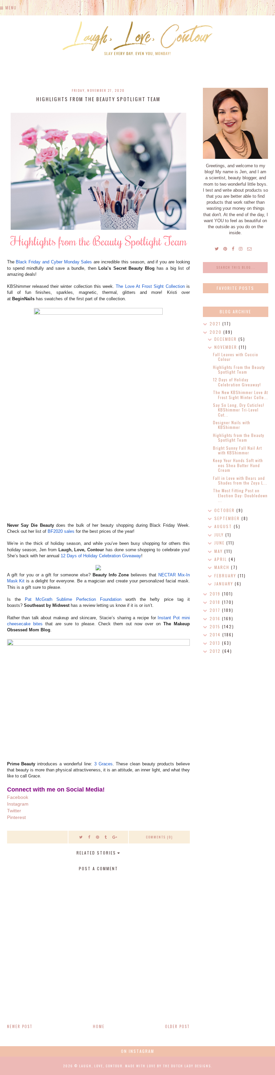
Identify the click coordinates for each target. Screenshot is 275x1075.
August (224, 526)
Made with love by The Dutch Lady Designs (168, 1065)
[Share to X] (81, 836)
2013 (216, 643)
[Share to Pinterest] (98, 836)
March (222, 567)
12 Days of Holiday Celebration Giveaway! (237, 382)
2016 (216, 618)
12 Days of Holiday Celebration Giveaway (101, 555)
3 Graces (103, 763)
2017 (216, 610)
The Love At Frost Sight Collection (150, 286)
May (219, 551)
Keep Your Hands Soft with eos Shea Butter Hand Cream (238, 465)
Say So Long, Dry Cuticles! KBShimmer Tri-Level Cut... (238, 410)
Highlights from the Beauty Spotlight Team (238, 437)
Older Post (177, 1026)
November (226, 347)
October (225, 510)
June (220, 543)
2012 (216, 651)
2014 (216, 634)
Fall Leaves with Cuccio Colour (235, 357)
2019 (216, 593)
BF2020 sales (61, 531)
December (226, 339)
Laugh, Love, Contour (100, 1065)
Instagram (18, 804)
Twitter (14, 810)
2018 (216, 602)
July (219, 535)
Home (99, 1026)
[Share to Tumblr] (106, 836)
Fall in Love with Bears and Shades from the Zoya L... (240, 480)
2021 (216, 323)
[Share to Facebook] (89, 836)
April (221, 559)
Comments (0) (159, 836)
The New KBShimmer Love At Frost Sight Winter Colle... (240, 394)
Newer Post (20, 1026)
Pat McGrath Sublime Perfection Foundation (73, 599)
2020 (216, 332)
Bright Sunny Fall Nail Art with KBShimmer (237, 450)
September (227, 518)
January (224, 583)
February (226, 575)
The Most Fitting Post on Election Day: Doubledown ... (240, 495)
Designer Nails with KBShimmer (231, 425)
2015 (216, 626)
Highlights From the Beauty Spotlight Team (239, 369)
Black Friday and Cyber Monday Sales (54, 261)
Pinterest (16, 817)
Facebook (17, 797)
